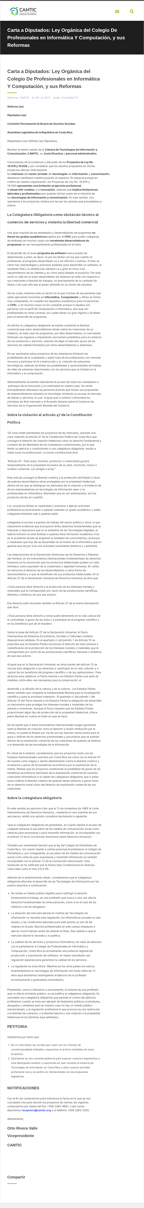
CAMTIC (24, 97)
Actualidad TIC (70, 97)
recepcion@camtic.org (36, 1110)
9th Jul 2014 (43, 97)
